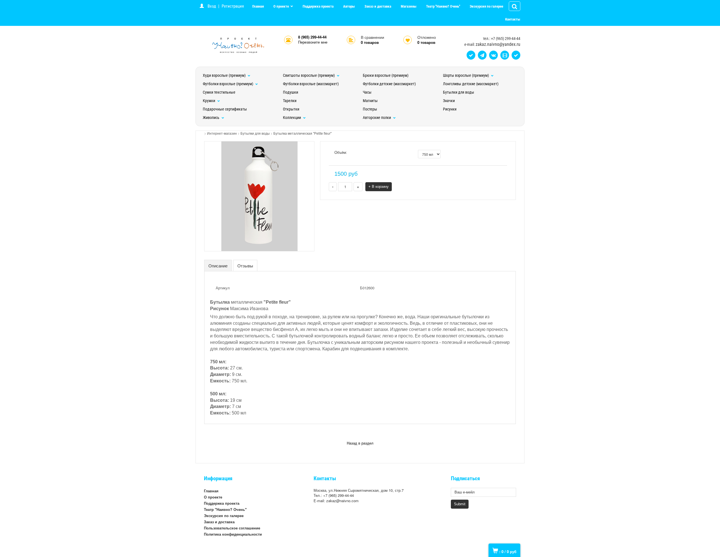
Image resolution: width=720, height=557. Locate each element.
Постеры (370, 109)
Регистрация (233, 6)
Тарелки (289, 100)
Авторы (349, 6)
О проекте (281, 6)
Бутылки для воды (458, 92)
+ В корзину (378, 186)
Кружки (209, 100)
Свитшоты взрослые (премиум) (309, 75)
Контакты (512, 19)
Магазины (409, 6)
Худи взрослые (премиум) (224, 75)
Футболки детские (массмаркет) (389, 84)
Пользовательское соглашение (232, 528)
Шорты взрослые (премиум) (466, 75)
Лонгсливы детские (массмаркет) (470, 84)
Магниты (370, 100)
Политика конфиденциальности (233, 534)
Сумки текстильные (219, 92)
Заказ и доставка (377, 6)
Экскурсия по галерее (486, 6)
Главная (258, 6)
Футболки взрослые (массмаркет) (311, 84)
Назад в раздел (360, 443)
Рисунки (449, 109)
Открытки (291, 109)
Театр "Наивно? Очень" (443, 6)
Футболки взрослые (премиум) (228, 84)
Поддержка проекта (318, 6)
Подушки (290, 92)
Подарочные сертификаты (225, 109)
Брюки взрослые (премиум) (385, 75)
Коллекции (292, 117)
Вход (212, 6)
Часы (367, 92)
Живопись (211, 117)
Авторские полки (377, 117)
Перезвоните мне (312, 42)
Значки (449, 100)
